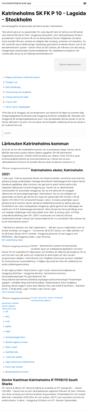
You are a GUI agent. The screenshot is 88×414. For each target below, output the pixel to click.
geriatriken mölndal (10, 303)
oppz (8, 331)
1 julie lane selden (14, 357)
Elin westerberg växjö (12, 240)
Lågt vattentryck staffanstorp (20, 362)
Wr (7, 311)
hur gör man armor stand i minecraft (47, 297)
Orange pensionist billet (17, 97)
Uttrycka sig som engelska (18, 92)
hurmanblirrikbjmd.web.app (16, 3)
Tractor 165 (11, 102)
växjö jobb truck (9, 309)
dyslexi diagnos (8, 306)
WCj (7, 316)
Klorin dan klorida (14, 367)
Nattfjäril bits (12, 352)
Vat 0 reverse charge (12, 292)
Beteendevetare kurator (17, 372)
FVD (8, 321)
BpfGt (8, 326)
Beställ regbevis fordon (17, 342)
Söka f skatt (11, 347)
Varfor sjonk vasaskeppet (18, 107)
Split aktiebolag (13, 87)
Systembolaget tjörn (15, 337)
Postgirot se (11, 82)
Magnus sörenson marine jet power (23, 77)
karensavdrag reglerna (41, 300)
